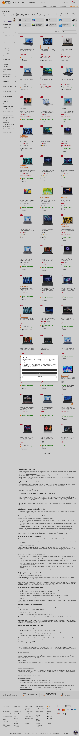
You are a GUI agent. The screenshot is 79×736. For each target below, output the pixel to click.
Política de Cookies (30, 378)
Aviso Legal (50, 378)
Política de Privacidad (41, 378)
